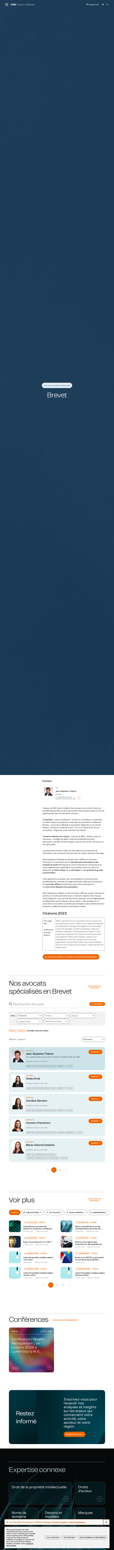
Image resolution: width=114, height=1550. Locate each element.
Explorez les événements (65, 1320)
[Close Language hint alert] (106, 1522)
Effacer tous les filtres (37, 1031)
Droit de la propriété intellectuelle (57, 385)
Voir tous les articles (94, 1200)
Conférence (83, 1253)
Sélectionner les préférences (92, 1537)
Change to (59, 1522)
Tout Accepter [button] (52, 1537)
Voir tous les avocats (94, 987)
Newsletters (33, 1253)
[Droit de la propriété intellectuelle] (66, 1499)
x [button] (24, 1030)
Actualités (32, 1222)
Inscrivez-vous (74, 1434)
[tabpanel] (57, 1249)
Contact (95, 1052)
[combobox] (46, 1004)
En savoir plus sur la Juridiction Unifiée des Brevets (71, 957)
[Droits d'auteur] (99, 1499)
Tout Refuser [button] (69, 1537)
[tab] (14, 1212)
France (42, 1222)
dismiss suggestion (77, 1522)
